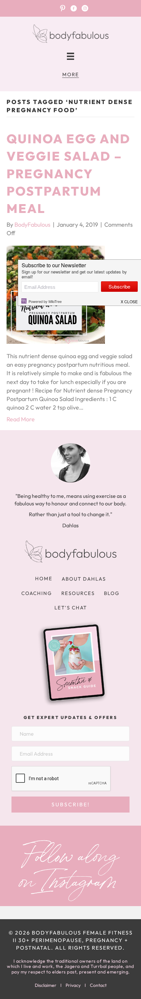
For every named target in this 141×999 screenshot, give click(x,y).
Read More (21, 419)
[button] (70, 805)
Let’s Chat (70, 608)
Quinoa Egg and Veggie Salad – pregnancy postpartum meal (69, 173)
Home (43, 578)
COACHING (36, 593)
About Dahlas (84, 579)
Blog (112, 593)
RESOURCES (78, 593)
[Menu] (70, 56)
